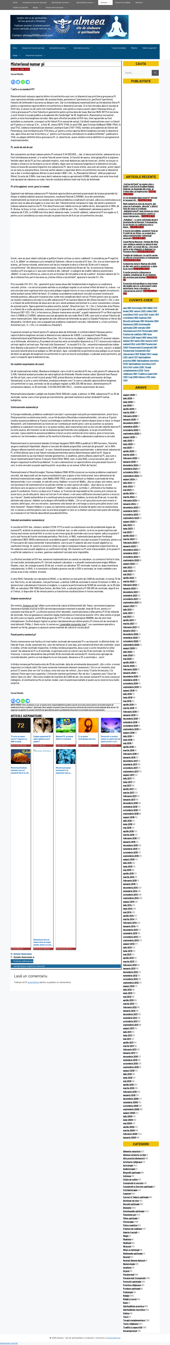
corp (143, 314)
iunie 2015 (127, 866)
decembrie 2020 (130, 634)
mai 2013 (127, 954)
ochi (140, 344)
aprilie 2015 (128, 873)
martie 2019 (128, 708)
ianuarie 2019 (129, 715)
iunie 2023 (128, 528)
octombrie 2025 (130, 430)
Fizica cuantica (130, 1225)
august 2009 (129, 1112)
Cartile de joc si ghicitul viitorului (29, 966)
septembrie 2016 (131, 813)
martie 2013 (128, 961)
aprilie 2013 (128, 957)
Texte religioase (130, 1323)
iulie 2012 (127, 989)
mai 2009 (127, 1123)
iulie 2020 (127, 651)
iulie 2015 (127, 862)
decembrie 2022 (130, 549)
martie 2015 (128, 877)
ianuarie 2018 (129, 757)
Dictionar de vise (131, 1200)
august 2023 (129, 521)
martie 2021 (128, 623)
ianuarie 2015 (129, 884)
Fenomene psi (132, 330)
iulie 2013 (127, 947)
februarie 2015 (130, 880)
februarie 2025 (130, 458)
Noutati (126, 1257)
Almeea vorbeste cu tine (134, 1154)
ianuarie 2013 (129, 968)
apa (127, 307)
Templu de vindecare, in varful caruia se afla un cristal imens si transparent (141, 256)
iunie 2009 (128, 1119)
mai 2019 (127, 701)
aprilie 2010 (128, 1084)
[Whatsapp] (23, 80)
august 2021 (128, 606)
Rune (125, 1302)
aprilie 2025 (128, 451)
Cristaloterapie (130, 1190)
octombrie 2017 (130, 767)
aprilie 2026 (128, 408)
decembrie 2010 (130, 1056)
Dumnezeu (130, 324)
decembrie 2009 (130, 1098)
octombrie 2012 (130, 979)
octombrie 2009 (130, 1105)
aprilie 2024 (128, 493)
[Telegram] (28, 80)
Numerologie (26, 953)
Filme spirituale (130, 1218)
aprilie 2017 (128, 789)
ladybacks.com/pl (9, 1343)
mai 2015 (127, 870)
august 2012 (128, 986)
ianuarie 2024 (129, 503)
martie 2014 (128, 919)
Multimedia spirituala (132, 1253)
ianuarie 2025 (129, 461)
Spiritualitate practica (85, 2)
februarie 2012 (130, 1007)
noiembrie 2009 (130, 1102)
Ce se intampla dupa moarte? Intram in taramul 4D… (140, 198)
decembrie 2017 (130, 760)
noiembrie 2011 (130, 1017)
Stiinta (126, 1313)
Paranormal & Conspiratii (143, 347)
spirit (133, 357)
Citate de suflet (130, 1179)
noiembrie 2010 (130, 1060)
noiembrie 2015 (130, 848)
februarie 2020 (130, 669)
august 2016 (128, 817)
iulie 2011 (127, 1031)
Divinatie (104, 2)
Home (15, 2)
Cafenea (127, 1176)
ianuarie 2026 (129, 419)
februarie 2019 (130, 711)
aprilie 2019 (128, 704)
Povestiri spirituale (132, 1281)
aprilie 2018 (128, 746)
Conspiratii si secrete (133, 1183)
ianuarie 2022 (129, 588)
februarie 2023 (130, 542)
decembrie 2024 (130, 465)
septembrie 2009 (131, 1109)
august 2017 (128, 774)
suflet (138, 367)
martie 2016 (128, 834)
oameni (129, 344)
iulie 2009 (127, 1116)
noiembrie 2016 (130, 806)
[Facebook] (13, 80)
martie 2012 (128, 1003)
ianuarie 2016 (129, 841)
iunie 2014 (127, 908)
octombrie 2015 (130, 852)
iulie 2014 (127, 905)
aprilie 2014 (128, 915)
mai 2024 (127, 489)
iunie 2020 (128, 655)
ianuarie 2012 (129, 1010)
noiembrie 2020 (130, 637)
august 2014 (129, 901)
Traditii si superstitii (20, 7)
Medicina (139, 2)
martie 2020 (129, 665)
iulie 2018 (127, 736)
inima (152, 337)
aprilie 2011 (128, 1042)
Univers (144, 377)
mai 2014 (127, 912)
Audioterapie (129, 1169)
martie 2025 (128, 454)
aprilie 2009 (128, 1126)
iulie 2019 (127, 694)
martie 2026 (128, 412)
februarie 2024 (130, 500)
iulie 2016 (127, 820)
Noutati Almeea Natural (134, 1260)
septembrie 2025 (131, 433)
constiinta (130, 314)
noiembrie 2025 (130, 426)
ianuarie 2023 (129, 546)
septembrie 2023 (131, 518)
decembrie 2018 (130, 718)
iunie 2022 (128, 570)
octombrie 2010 (130, 1063)
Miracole (127, 1246)
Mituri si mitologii (131, 1249)
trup (133, 377)
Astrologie (139, 307)
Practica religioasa (132, 1285)
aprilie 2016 (128, 831)
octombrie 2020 (130, 641)
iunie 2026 (128, 401)
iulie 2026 (127, 398)
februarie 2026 (130, 416)
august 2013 (128, 943)
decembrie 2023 (130, 507)
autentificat (33, 982)
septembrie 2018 (131, 729)
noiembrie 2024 (130, 468)
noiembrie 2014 (130, 891)
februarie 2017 (130, 796)
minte (139, 340)
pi (33, 957)
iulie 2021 (127, 609)
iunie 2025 (128, 444)
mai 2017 (127, 785)
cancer (140, 311)
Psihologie (128, 1292)
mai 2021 (127, 616)
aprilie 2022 (128, 577)
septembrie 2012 (131, 982)
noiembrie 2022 (130, 553)
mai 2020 (127, 658)
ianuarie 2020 (129, 672)
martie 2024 (129, 497)
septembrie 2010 (131, 1067)
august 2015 (128, 859)
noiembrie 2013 (130, 933)
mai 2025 (127, 447)
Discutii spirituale (133, 321)
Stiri (127, 367)
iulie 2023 (127, 525)
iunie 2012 (127, 993)
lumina (128, 340)
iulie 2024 (127, 482)
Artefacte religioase (132, 1162)
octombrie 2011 (130, 1021)
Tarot (125, 1316)
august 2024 (129, 479)
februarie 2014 (130, 922)
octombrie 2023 (130, 514)
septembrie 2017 (131, 771)
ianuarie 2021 (129, 630)
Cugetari (145, 317)
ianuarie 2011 (129, 1052)
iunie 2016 (127, 824)
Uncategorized (130, 1330)
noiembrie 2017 (130, 764)
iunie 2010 (127, 1077)
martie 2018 (128, 750)
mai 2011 (127, 1038)
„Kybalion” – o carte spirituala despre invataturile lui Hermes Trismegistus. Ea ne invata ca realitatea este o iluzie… (140, 223)
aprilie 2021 (128, 620)
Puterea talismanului (23, 961)
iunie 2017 (127, 782)
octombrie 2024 (130, 472)
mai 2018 (127, 743)
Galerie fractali (130, 1232)
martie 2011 (128, 1046)
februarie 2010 (130, 1091)
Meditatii (127, 1243)
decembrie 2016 (130, 803)
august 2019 (128, 690)
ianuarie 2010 (129, 1095)
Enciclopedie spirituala (133, 1211)
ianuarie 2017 (129, 799)
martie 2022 (128, 581)
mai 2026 (127, 405)
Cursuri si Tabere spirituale (135, 1197)
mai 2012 (127, 996)
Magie (125, 1235)
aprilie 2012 (128, 1000)
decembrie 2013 (130, 929)
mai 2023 (127, 532)
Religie (35, 7)
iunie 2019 (127, 697)
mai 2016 (127, 827)
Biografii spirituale (131, 1172)
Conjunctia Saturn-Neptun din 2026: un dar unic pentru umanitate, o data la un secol (140, 266)
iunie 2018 (127, 739)
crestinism (130, 317)
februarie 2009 (130, 1133)
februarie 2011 (129, 1049)
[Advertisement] (66, 238)
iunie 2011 (127, 1035)
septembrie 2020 (131, 644)
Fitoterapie (150, 330)
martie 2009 (129, 1130)
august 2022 (129, 563)
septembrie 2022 (131, 560)
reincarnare (131, 354)
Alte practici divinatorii (133, 1158)
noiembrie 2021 (130, 595)
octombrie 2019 (130, 683)
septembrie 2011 (130, 1024)
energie (144, 327)
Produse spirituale (131, 1288)
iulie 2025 (127, 440)
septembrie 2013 (131, 940)
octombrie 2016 (130, 810)
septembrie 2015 (131, 855)
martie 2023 (128, 539)
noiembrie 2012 (130, 975)
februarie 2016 (130, 838)
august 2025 (129, 437)
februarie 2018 (130, 753)
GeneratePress (113, 1338)
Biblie (152, 307)
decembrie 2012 (130, 972)
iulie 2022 (127, 567)
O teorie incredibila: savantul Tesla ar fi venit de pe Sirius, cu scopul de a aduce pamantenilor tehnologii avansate (140, 234)
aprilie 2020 (128, 662)
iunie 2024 (128, 486)
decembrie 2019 (130, 676)
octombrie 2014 (130, 894)
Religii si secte (130, 1299)
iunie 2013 (127, 950)
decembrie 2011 (130, 1014)
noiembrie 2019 (130, 679)
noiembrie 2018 (130, 722)
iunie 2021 (127, 613)
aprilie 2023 (128, 535)
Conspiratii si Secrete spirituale (34, 2)
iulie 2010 (127, 1074)
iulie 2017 (127, 778)
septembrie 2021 (131, 602)
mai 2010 (127, 1081)
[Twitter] (18, 80)
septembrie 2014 (131, 898)
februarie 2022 (130, 584)
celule (151, 311)
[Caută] (155, 73)
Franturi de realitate (123, 2)
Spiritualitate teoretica (60, 2)
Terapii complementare (134, 1320)
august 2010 (128, 1070)
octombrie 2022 (130, 556)
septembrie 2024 (131, 475)
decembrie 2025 (130, 423)
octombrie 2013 (130, 936)
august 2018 (128, 732)
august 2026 (129, 394)
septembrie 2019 (131, 687)
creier (154, 314)
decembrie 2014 (130, 887)
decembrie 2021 (130, 592)
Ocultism (127, 1267)
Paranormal (128, 1274)
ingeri (141, 337)
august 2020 (129, 648)
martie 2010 (128, 1088)
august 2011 (128, 1028)
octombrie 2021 (130, 599)
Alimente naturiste (132, 1151)
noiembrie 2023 (130, 511)
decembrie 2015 (130, 845)
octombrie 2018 (130, 725)
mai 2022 (127, 574)
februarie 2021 (130, 627)
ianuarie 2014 (129, 926)
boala (128, 311)
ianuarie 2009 (129, 1137)
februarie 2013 (130, 965)
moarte (151, 340)
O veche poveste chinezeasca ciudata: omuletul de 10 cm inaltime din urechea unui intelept (139, 275)
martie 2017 (128, 792)
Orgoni (126, 1271)
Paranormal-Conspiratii (54, 7)
